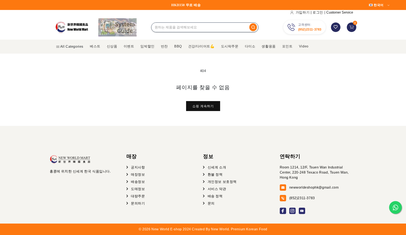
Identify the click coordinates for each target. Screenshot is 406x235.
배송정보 (137, 182)
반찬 (164, 46)
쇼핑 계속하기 (203, 106)
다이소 (250, 46)
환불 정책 (215, 174)
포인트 (287, 46)
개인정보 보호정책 (222, 182)
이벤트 (129, 46)
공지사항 (137, 167)
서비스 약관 (216, 189)
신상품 (112, 46)
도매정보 (137, 189)
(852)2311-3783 (309, 29)
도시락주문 (230, 46)
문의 (211, 203)
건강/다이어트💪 (201, 46)
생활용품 (269, 46)
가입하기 (303, 12)
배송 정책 (215, 196)
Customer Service (339, 12)
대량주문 (137, 196)
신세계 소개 (216, 167)
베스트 (95, 46)
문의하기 (137, 203)
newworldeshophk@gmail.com (314, 187)
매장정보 (137, 174)
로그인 (318, 12)
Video (304, 46)
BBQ (178, 46)
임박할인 (147, 46)
